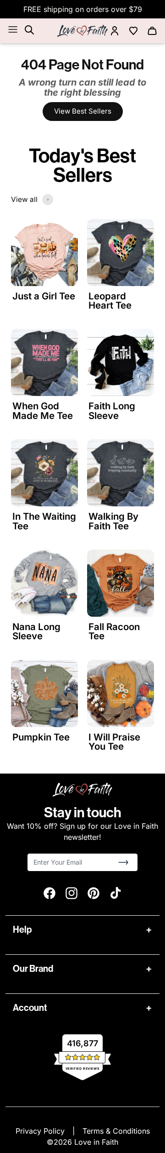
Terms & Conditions (116, 1131)
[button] (123, 862)
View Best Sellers (82, 111)
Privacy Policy (41, 1131)
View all (24, 199)
